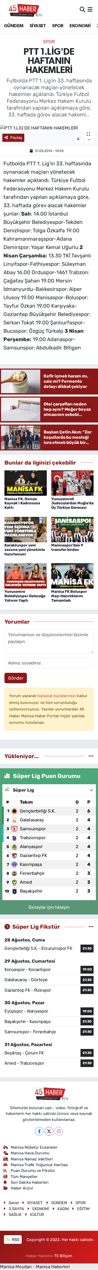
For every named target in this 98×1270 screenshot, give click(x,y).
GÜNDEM (13, 26)
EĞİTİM (83, 1208)
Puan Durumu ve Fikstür (33, 1170)
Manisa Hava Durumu (30, 1153)
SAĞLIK (15, 1214)
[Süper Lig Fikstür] (91, 926)
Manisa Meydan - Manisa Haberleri (35, 1266)
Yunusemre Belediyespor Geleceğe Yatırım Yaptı (24, 596)
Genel (14, 1202)
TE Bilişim (63, 1256)
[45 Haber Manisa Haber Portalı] (23, 9)
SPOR (58, 26)
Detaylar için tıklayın (49, 907)
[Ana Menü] (90, 9)
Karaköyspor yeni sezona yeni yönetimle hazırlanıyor (24, 549)
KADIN (63, 1208)
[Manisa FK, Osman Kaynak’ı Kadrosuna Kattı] (25, 482)
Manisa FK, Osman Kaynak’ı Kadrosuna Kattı (22, 503)
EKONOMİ (80, 26)
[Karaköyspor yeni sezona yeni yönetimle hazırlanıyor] (25, 529)
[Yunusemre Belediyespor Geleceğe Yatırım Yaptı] (25, 575)
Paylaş (16, 137)
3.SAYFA (16, 1208)
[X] (49, 1131)
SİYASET (38, 26)
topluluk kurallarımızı (57, 695)
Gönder (15, 678)
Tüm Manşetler (24, 1176)
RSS (15, 1239)
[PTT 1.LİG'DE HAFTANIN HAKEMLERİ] (49, 128)
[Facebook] (39, 1131)
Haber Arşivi (22, 1188)
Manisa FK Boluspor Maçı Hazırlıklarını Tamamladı (69, 596)
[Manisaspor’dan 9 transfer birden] (72, 529)
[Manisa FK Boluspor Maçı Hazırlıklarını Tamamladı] (72, 575)
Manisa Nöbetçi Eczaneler (34, 1147)
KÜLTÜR (37, 1214)
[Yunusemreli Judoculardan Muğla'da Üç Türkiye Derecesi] (72, 482)
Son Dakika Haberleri (30, 1182)
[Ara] (82, 9)
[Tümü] (91, 756)
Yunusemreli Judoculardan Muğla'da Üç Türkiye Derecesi (72, 503)
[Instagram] (58, 1131)
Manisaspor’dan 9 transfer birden (67, 547)
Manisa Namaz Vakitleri (32, 1159)
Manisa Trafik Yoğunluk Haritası (39, 1164)
